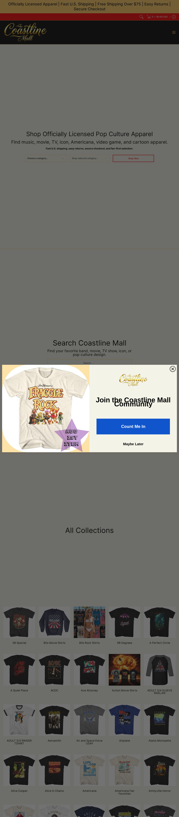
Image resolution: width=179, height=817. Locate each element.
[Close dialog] (173, 369)
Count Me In (133, 426)
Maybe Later (133, 444)
